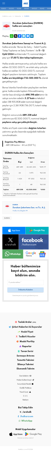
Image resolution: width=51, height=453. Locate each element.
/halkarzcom (26, 416)
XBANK (26, 8)
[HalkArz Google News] (36, 254)
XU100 (3, 8)
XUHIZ (42, 8)
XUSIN (19, 8)
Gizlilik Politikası (25, 388)
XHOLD (34, 8)
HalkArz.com (7, 16)
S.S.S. (25, 396)
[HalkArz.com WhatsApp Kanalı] (12, 254)
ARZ (25, 4)
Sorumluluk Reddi (24, 384)
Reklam (25, 400)
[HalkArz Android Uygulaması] (37, 230)
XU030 (11, 8)
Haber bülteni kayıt (24, 380)
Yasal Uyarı (24, 392)
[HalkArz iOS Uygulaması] (14, 230)
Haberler (18, 16)
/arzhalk (26, 412)
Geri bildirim (24, 376)
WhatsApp (26, 421)
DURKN (26, 16)
